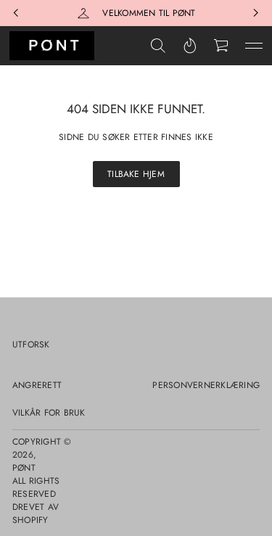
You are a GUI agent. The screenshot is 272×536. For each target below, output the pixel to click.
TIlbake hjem (136, 174)
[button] (158, 46)
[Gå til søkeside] (158, 46)
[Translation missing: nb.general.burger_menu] (254, 46)
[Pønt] (51, 45)
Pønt (24, 467)
